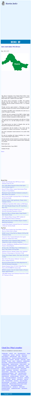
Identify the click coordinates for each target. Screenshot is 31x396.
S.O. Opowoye (13, 382)
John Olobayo (16, 370)
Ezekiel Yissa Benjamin (12, 365)
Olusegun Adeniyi (5, 371)
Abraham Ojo (19, 361)
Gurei (16, 373)
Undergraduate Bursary (6, 358)
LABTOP (11, 353)
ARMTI (3, 370)
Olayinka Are (15, 386)
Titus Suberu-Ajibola (22, 373)
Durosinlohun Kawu (22, 353)
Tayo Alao (9, 361)
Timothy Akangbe (23, 364)
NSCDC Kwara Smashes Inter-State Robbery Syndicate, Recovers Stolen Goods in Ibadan (14, 230)
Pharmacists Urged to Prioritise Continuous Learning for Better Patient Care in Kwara (14, 193)
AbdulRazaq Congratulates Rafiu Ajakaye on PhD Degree (15, 204)
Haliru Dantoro (21, 365)
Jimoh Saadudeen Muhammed (16, 385)
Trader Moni (24, 356)
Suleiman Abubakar (5, 364)
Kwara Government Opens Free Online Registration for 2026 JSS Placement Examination (14, 263)
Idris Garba (17, 359)
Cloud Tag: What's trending (12, 347)
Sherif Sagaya (24, 354)
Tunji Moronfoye (5, 359)
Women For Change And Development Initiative (18, 362)
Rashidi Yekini (13, 374)
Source (2, 151)
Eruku (19, 356)
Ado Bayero (16, 380)
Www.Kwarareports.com (6, 386)
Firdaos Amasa (13, 371)
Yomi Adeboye (20, 379)
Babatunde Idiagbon (5, 374)
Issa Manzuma (9, 370)
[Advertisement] (15, 20)
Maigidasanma (24, 388)
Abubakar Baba (5, 353)
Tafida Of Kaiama (23, 370)
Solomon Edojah (5, 383)
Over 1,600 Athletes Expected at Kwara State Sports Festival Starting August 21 (14, 186)
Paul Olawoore (20, 377)
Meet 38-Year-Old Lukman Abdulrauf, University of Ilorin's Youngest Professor (14, 259)
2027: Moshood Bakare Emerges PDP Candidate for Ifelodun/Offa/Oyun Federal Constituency (13, 217)
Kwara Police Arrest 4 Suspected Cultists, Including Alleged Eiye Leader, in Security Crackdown (13, 241)
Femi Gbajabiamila (8, 380)
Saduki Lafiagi (22, 386)
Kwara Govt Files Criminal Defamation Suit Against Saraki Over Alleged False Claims (14, 237)
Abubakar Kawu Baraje (15, 388)
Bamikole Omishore (14, 364)
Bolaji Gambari (23, 368)
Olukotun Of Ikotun (5, 385)
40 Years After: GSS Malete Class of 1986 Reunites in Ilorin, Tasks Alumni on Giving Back (14, 248)
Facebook (13, 354)
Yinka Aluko (23, 359)
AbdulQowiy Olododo (22, 374)
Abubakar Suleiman (9, 367)
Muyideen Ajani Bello (14, 376)
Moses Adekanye (5, 356)
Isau (28, 364)
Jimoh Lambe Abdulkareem (10, 377)
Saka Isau (13, 379)
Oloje (15, 353)
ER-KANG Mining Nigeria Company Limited (18, 383)
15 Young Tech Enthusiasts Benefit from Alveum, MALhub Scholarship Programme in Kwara (13, 210)
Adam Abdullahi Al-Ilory (19, 367)
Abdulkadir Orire (6, 354)
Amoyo (13, 361)
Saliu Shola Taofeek (5, 382)
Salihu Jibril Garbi (13, 356)
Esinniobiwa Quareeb (6, 388)
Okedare (28, 353)
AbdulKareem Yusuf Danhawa (7, 373)
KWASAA (22, 376)
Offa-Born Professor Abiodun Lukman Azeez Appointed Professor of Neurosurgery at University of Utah (14, 252)
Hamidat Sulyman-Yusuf (22, 382)
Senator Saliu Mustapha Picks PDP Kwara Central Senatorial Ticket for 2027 (13, 182)
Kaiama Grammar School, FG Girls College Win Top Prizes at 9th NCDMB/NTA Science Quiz (14, 266)
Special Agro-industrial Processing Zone (19, 358)
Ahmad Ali (4, 365)
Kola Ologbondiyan (5, 389)
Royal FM (12, 359)
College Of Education (21, 371)
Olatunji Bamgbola (5, 376)
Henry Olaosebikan (23, 380)
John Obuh (18, 354)
